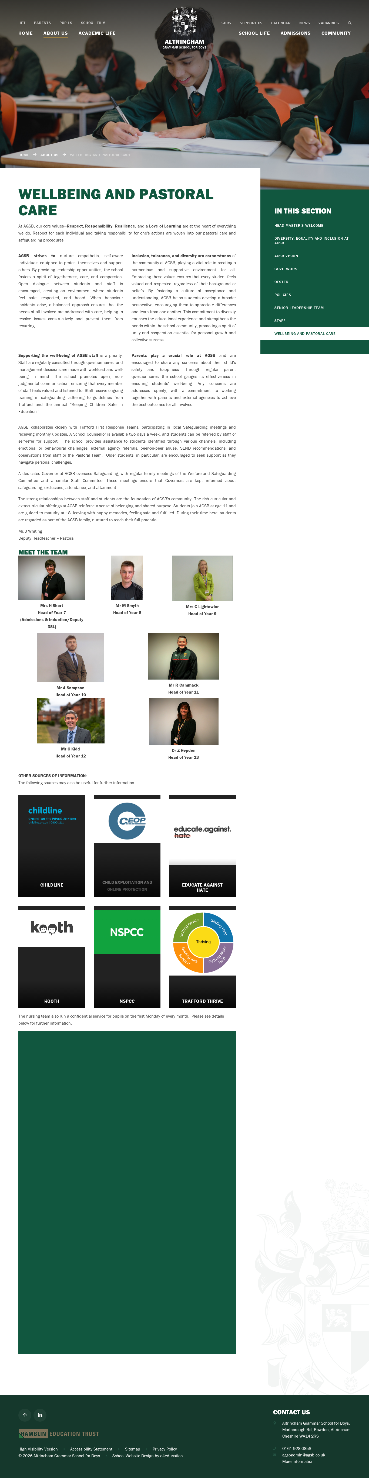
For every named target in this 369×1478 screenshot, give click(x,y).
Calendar (281, 22)
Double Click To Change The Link (51, 846)
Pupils (65, 22)
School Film (93, 22)
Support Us (251, 22)
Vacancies (328, 22)
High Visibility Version (38, 1449)
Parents (42, 22)
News (304, 22)
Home (23, 154)
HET (21, 22)
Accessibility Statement (91, 1449)
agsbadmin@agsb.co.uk (303, 1455)
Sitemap (132, 1449)
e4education (171, 1455)
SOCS (226, 22)
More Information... (299, 1461)
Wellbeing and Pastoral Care (100, 154)
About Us (50, 154)
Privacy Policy (165, 1449)
